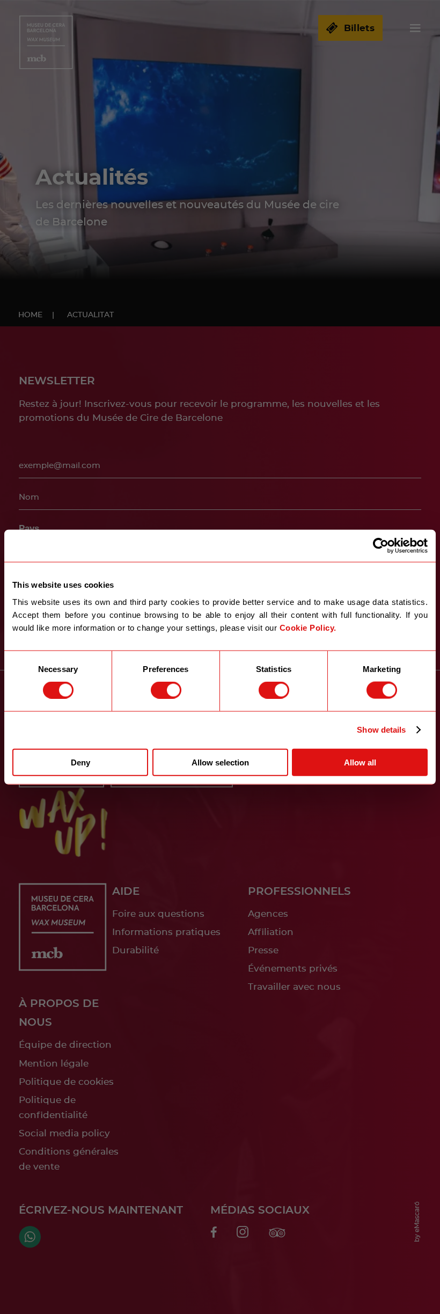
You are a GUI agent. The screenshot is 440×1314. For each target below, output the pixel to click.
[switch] (166, 690)
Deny (80, 761)
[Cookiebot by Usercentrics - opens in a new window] (381, 546)
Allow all (360, 761)
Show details (381, 729)
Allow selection (220, 761)
